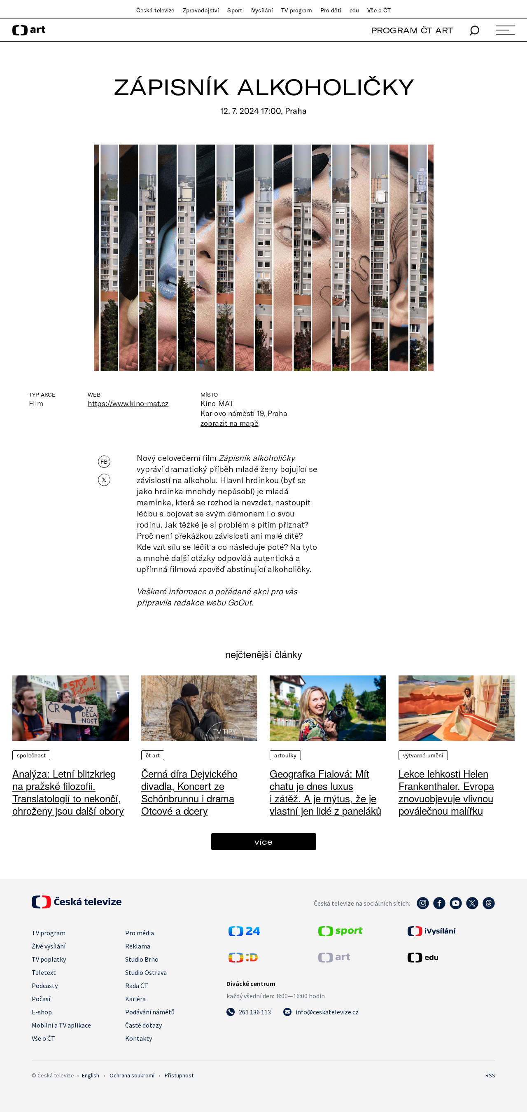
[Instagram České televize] (422, 907)
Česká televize (155, 10)
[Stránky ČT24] (244, 934)
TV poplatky (49, 959)
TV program (296, 10)
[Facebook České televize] (439, 907)
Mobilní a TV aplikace (61, 1025)
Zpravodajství (201, 10)
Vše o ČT (379, 10)
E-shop (42, 1012)
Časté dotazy (143, 1025)
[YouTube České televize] (455, 907)
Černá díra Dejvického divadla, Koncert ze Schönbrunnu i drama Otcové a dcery (189, 792)
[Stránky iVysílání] (450, 931)
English (90, 1075)
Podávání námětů (150, 1012)
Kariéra (135, 999)
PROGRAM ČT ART (412, 30)
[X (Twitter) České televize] (472, 907)
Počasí (41, 999)
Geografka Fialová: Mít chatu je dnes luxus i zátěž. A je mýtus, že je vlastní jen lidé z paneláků (325, 792)
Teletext (44, 972)
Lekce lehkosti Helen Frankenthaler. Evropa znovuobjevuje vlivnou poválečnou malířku (446, 792)
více (263, 841)
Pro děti (330, 10)
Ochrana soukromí (132, 1075)
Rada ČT (136, 985)
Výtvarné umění (423, 755)
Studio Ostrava (146, 972)
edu (354, 10)
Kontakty (138, 1038)
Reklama (137, 946)
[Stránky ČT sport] (340, 934)
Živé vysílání (48, 946)
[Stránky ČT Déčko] (243, 960)
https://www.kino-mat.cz (128, 403)
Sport (234, 10)
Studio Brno (142, 959)
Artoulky (285, 755)
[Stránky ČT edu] (450, 957)
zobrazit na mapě (229, 423)
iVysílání (261, 10)
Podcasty (45, 985)
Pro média (139, 933)
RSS (490, 1075)
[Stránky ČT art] (334, 960)
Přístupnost (179, 1075)
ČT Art (153, 755)
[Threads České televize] (488, 907)
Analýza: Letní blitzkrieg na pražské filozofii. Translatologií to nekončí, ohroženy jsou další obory (68, 792)
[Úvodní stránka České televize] (76, 906)
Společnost (31, 755)
